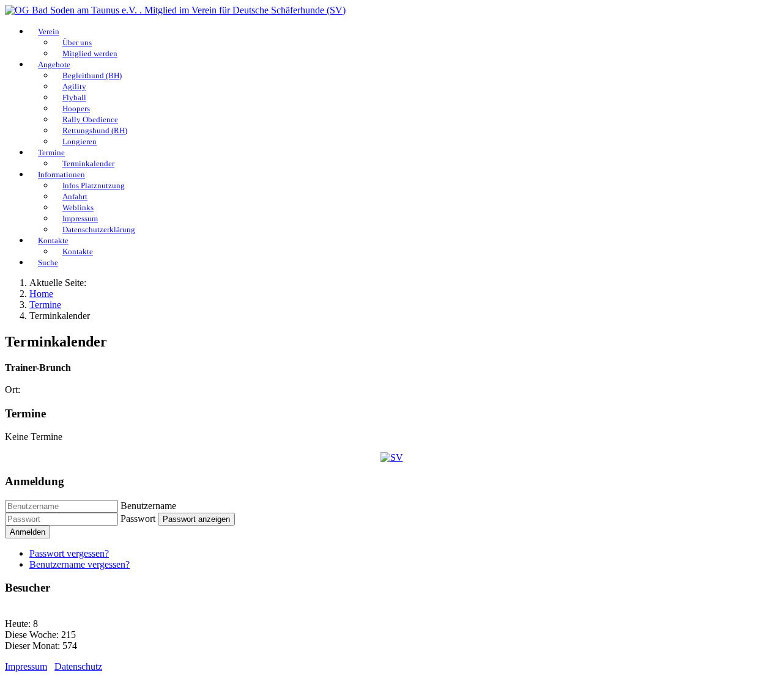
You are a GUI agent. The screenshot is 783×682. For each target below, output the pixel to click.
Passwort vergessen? (69, 553)
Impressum (26, 666)
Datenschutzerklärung (98, 229)
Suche (48, 262)
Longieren (79, 141)
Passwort (138, 518)
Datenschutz (78, 666)
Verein (48, 31)
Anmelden (27, 532)
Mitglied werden (89, 53)
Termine (51, 152)
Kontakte (53, 240)
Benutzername (148, 506)
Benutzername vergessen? (79, 564)
